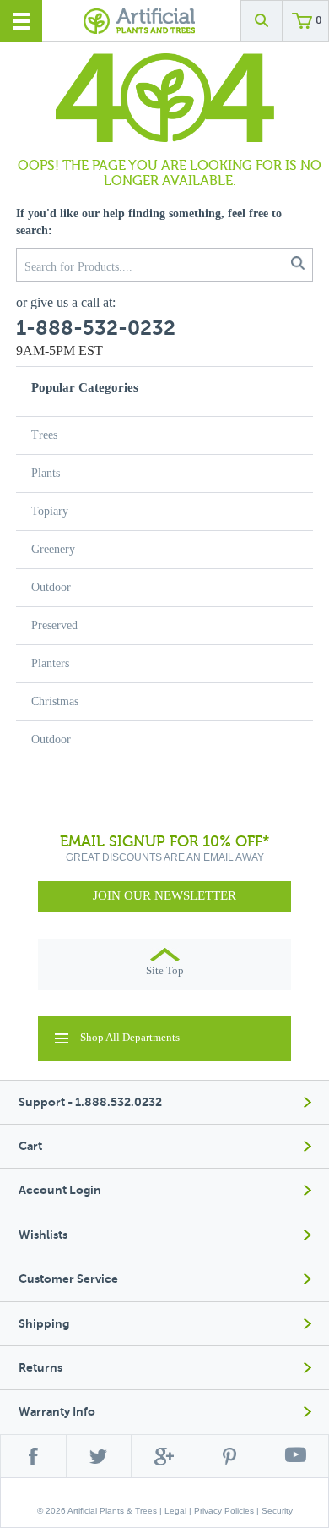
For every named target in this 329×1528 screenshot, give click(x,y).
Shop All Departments (130, 1037)
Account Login (60, 1190)
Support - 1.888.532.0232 (90, 1102)
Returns (40, 1367)
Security (277, 1510)
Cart (30, 1146)
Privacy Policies (224, 1510)
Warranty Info (57, 1411)
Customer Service (68, 1279)
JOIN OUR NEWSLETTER (164, 895)
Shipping (44, 1323)
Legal (175, 1510)
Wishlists (43, 1235)
